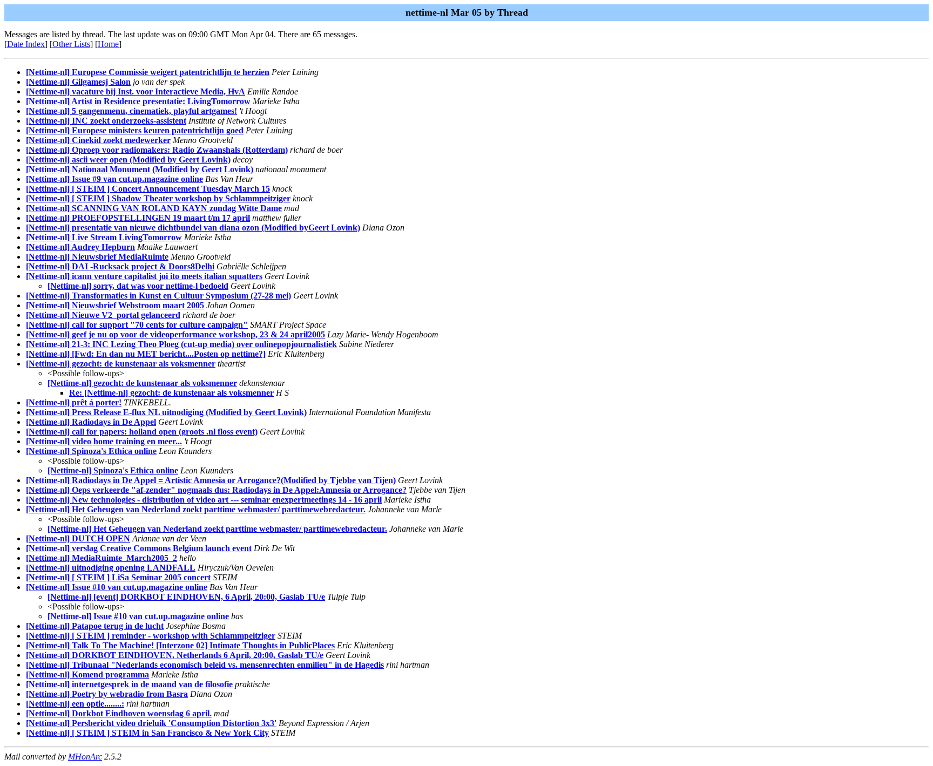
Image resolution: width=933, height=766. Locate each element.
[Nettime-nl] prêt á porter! (73, 402)
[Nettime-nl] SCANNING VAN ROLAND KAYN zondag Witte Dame (154, 208)
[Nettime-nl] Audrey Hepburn (80, 247)
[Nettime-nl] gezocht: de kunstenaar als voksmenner (120, 363)
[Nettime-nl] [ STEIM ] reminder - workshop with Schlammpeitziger (150, 635)
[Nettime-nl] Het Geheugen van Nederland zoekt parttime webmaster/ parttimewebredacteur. (196, 509)
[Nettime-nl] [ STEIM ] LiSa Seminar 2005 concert (118, 577)
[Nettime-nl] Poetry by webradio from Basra (107, 694)
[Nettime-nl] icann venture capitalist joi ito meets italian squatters (144, 276)
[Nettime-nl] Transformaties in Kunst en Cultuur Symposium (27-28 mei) (158, 295)
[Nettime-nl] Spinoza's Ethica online (91, 451)
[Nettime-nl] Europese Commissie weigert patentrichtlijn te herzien (147, 72)
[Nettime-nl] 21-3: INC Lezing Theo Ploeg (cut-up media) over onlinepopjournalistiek (181, 344)
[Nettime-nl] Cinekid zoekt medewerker (98, 140)
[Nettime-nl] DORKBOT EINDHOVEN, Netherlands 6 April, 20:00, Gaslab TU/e (174, 655)
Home (108, 44)
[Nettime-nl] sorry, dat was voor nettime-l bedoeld (138, 285)
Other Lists (71, 44)
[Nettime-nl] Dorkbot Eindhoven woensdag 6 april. (119, 713)
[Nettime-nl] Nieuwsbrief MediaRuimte (97, 256)
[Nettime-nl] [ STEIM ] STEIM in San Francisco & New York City (147, 732)
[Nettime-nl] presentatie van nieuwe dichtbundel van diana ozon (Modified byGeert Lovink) (193, 227)
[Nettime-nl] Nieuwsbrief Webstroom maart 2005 (115, 305)
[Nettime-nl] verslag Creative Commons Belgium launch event (139, 548)
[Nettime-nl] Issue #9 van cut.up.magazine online (114, 179)
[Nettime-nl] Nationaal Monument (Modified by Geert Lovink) (139, 169)
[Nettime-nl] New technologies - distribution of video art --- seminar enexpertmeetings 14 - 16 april (204, 499)
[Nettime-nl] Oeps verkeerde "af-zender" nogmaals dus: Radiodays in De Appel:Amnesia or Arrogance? (216, 489)
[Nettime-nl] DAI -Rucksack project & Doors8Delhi (120, 266)
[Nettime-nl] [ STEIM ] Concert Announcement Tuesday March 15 (148, 188)
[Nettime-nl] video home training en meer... (104, 441)
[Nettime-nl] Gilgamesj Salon (78, 81)
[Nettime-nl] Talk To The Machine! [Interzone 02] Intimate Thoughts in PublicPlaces (180, 645)
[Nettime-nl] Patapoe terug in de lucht (95, 626)
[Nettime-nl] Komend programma (87, 674)
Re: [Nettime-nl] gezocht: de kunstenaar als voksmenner (171, 392)
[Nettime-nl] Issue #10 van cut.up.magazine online (116, 587)
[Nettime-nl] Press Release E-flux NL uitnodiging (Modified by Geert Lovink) (166, 412)
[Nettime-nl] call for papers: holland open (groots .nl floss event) (142, 431)
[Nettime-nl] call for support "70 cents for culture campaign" (137, 324)
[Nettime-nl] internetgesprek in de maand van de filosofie (129, 684)
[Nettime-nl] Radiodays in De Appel (91, 421)
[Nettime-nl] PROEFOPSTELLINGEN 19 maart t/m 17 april (138, 217)
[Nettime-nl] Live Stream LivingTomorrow (104, 237)
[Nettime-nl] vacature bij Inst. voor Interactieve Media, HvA (135, 91)
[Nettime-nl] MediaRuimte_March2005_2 (101, 557)
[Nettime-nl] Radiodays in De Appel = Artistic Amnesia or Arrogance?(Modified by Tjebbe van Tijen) (211, 480)
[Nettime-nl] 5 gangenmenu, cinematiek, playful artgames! (131, 111)
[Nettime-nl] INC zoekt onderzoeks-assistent (106, 120)
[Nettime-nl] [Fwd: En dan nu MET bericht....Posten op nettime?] (146, 353)
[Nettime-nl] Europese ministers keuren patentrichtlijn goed (135, 130)
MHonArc (85, 756)
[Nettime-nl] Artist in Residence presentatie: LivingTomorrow (138, 101)
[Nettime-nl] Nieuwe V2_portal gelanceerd (103, 315)
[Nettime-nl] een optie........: (75, 703)
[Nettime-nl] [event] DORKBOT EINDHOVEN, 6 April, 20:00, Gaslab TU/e (186, 596)
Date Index (26, 44)
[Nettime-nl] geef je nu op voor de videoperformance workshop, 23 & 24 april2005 (175, 334)
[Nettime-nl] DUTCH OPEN (78, 538)
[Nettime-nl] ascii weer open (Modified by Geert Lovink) (128, 159)
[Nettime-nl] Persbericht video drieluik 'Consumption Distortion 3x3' (151, 723)
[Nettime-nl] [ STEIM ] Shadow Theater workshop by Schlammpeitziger (158, 198)
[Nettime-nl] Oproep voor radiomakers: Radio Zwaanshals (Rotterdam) (157, 149)
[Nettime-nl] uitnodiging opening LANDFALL (110, 567)
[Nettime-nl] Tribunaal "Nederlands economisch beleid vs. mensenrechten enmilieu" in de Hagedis (205, 664)
